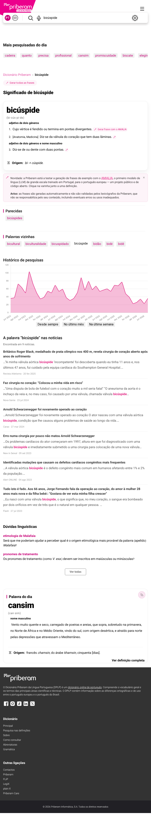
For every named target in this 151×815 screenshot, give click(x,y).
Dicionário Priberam (17, 75)
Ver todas (75, 571)
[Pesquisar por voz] (39, 18)
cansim (83, 55)
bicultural (13, 244)
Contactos (9, 769)
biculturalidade (36, 244)
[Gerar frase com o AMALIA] (114, 137)
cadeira (10, 55)
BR (15, 17)
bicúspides (14, 218)
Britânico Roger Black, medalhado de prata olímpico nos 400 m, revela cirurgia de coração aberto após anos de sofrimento (75, 354)
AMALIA (107, 178)
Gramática (9, 749)
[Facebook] (6, 705)
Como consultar (12, 740)
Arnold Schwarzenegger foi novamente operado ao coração (45, 409)
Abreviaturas (10, 744)
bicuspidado (60, 244)
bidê (121, 244)
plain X (7, 788)
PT (8, 17)
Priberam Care (11, 793)
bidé (109, 244)
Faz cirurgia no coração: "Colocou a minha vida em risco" (43, 383)
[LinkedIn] (26, 705)
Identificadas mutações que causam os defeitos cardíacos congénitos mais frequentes (64, 462)
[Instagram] (13, 705)
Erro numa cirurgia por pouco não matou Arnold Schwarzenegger (49, 436)
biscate (128, 55)
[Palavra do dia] (141, 594)
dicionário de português (85, 687)
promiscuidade (105, 55)
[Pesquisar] (30, 18)
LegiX (6, 784)
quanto (27, 55)
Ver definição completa (128, 660)
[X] (32, 705)
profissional (63, 55)
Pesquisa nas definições (16, 730)
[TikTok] (19, 705)
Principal (8, 725)
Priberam (8, 774)
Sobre (6, 735)
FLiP (5, 779)
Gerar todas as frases (22, 82)
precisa (43, 55)
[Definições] (135, 18)
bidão (97, 244)
